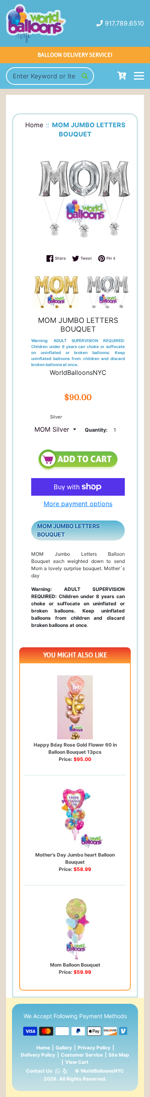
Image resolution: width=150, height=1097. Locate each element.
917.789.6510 (124, 23)
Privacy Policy (94, 1048)
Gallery (64, 1048)
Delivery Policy (38, 1055)
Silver (56, 417)
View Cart (76, 1062)
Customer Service (82, 1055)
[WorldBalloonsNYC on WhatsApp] (57, 1071)
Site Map (118, 1055)
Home (43, 1048)
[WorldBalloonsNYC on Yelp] (65, 1071)
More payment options (78, 504)
